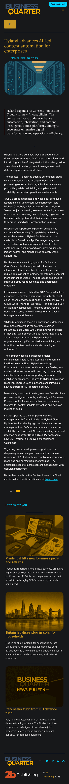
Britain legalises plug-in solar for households (31, 634)
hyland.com (51, 479)
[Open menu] (63, 9)
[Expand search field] (10, 24)
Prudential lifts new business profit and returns (32, 560)
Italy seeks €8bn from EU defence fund (31, 711)
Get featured (58, 4)
